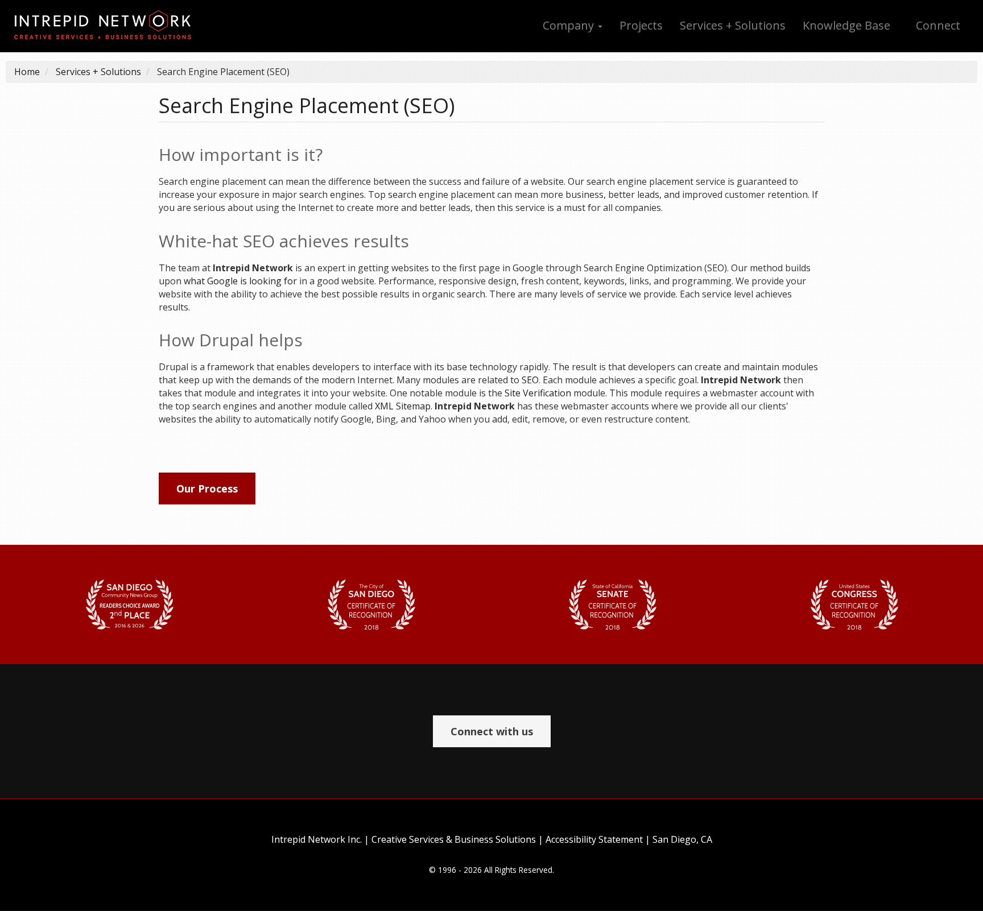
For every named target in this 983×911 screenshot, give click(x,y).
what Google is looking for (240, 281)
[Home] (107, 25)
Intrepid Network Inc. (316, 839)
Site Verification (538, 393)
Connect (938, 25)
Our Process (207, 488)
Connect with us (492, 731)
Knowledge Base (846, 25)
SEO (530, 380)
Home (27, 71)
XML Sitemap (403, 406)
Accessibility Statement (594, 839)
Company (570, 25)
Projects (641, 25)
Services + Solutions (733, 25)
